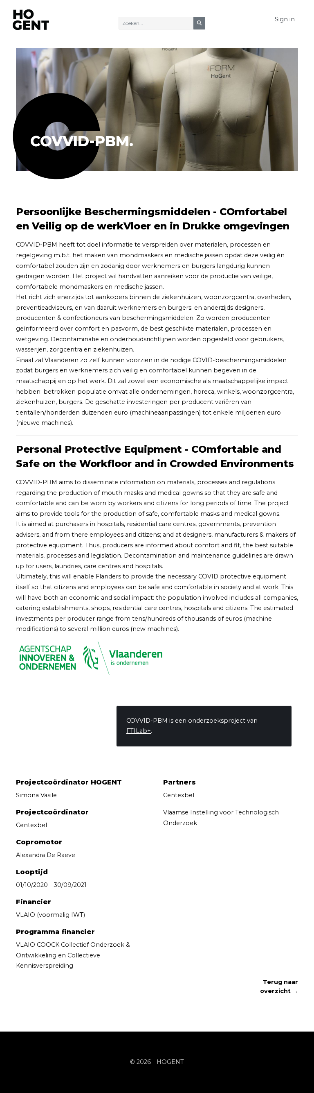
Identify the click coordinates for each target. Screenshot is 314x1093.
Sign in (285, 19)
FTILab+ (138, 731)
